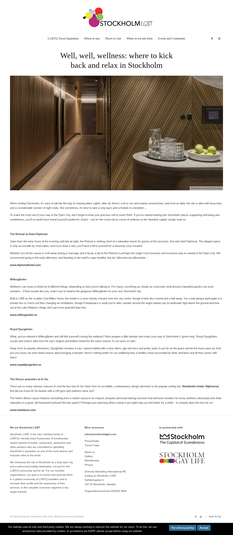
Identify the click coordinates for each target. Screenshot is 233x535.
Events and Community (171, 38)
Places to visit (113, 38)
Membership (92, 460)
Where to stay (92, 38)
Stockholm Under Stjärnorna (200, 386)
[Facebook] (211, 38)
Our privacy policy (182, 527)
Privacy (89, 464)
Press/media (92, 440)
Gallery (89, 456)
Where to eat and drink (140, 38)
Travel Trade (92, 445)
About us (90, 452)
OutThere (79, 516)
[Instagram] (219, 38)
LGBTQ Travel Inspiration (63, 38)
